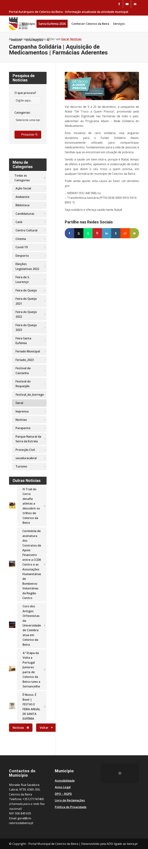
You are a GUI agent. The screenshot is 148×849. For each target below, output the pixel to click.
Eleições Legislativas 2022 (27, 266)
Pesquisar (27, 134)
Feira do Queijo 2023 (26, 327)
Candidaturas (25, 214)
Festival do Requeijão (23, 383)
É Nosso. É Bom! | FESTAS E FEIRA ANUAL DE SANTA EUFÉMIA (31, 707)
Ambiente (22, 197)
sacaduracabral (26, 458)
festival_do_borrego (30, 395)
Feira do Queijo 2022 (26, 314)
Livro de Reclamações (70, 800)
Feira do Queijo (26, 290)
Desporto (22, 256)
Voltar (44, 728)
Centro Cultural (26, 230)
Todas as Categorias (22, 177)
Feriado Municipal (28, 351)
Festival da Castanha (23, 370)
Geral (19, 403)
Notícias (21, 420)
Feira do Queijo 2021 (26, 301)
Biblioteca (22, 205)
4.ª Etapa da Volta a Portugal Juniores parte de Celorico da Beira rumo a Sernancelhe (31, 669)
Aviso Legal (63, 787)
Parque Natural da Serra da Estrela (28, 439)
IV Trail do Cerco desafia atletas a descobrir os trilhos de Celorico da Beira (31, 506)
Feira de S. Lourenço (23, 279)
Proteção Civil (25, 450)
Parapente (23, 428)
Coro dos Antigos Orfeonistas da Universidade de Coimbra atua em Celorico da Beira (32, 625)
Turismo (21, 466)
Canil (19, 222)
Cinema (21, 239)
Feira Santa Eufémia (23, 340)
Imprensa (22, 411)
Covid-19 (22, 247)
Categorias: (22, 113)
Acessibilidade (65, 781)
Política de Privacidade (70, 807)
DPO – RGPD (63, 794)
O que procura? (25, 93)
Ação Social (23, 188)
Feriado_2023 (25, 360)
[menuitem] (14, 24)
